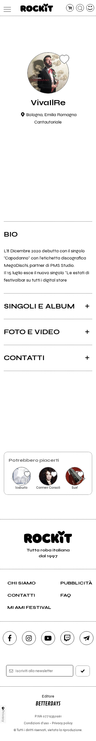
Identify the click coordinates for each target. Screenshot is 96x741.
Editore (44, 698)
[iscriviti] (83, 671)
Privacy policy (62, 723)
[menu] (6, 8)
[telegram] (86, 638)
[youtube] (48, 638)
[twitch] (67, 638)
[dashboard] (90, 8)
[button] (12, 478)
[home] (36, 8)
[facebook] (10, 638)
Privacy (3, 716)
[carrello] (70, 8)
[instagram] (29, 638)
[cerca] (80, 8)
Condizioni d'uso (36, 723)
